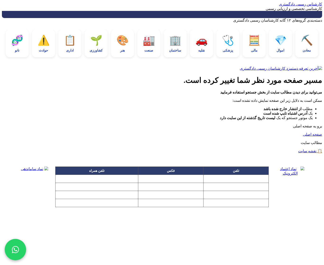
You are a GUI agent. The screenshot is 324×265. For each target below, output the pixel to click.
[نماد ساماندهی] (34, 181)
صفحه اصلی (312, 134)
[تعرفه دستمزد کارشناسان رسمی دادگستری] (162, 68)
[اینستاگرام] (133, 249)
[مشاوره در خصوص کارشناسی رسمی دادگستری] (15, 249)
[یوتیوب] (176, 249)
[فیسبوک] (148, 249)
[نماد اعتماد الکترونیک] (290, 182)
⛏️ (307, 43)
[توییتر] (190, 249)
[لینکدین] (162, 249)
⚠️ (43, 43)
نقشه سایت (310, 151)
